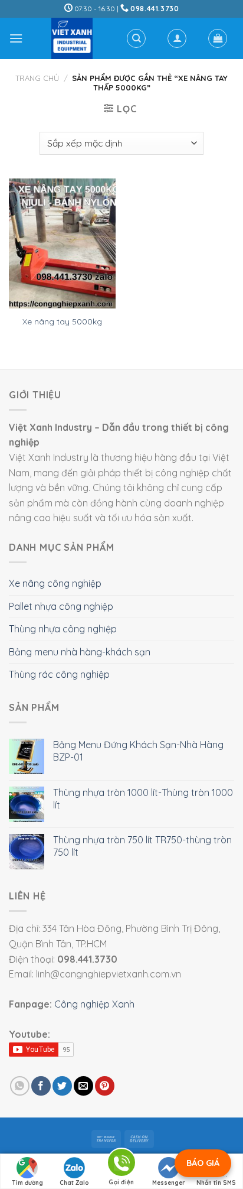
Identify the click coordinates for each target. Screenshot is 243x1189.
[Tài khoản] (177, 38)
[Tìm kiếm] (136, 38)
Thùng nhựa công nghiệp (63, 629)
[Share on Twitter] (62, 1086)
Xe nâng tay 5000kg (62, 321)
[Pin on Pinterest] (104, 1086)
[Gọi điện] (121, 1164)
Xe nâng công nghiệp (55, 583)
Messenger (168, 1183)
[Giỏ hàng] (217, 38)
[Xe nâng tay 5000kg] (62, 243)
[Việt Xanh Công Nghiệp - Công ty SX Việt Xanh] (71, 38)
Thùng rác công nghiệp (59, 674)
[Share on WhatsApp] (19, 1086)
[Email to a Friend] (83, 1086)
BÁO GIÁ (202, 1163)
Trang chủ (37, 78)
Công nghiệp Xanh (94, 1004)
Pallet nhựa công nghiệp (61, 606)
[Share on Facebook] (41, 1086)
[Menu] (16, 38)
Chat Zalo (74, 1183)
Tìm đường (27, 1183)
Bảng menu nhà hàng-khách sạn (79, 652)
